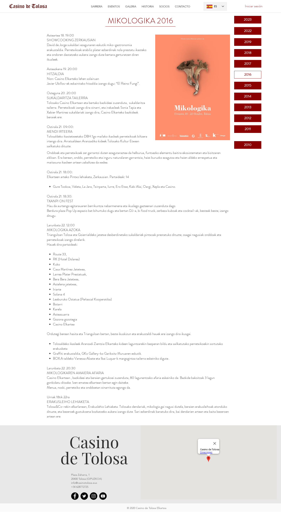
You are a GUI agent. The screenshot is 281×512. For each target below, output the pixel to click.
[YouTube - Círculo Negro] (103, 496)
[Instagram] (93, 496)
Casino (94, 441)
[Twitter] (84, 496)
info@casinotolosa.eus (84, 482)
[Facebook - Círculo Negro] (75, 496)
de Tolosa (94, 457)
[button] (114, 6)
